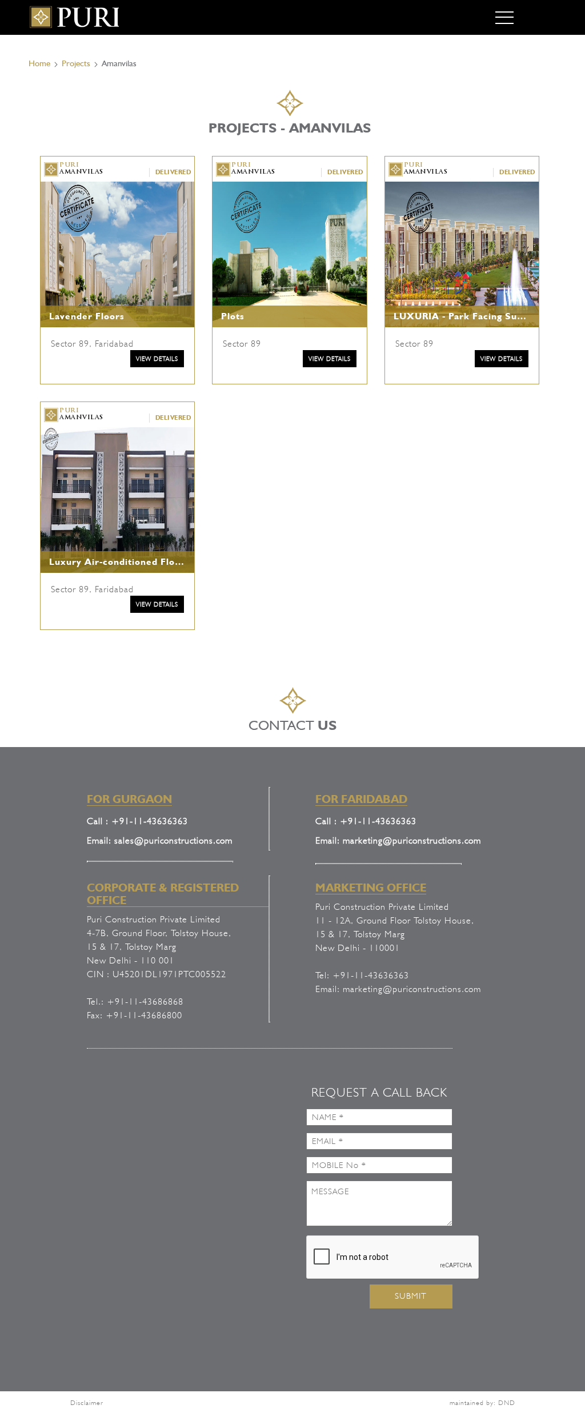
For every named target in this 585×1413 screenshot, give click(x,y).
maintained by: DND (482, 1403)
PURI (81, 168)
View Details (157, 359)
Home (39, 63)
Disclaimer (86, 1403)
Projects (76, 63)
